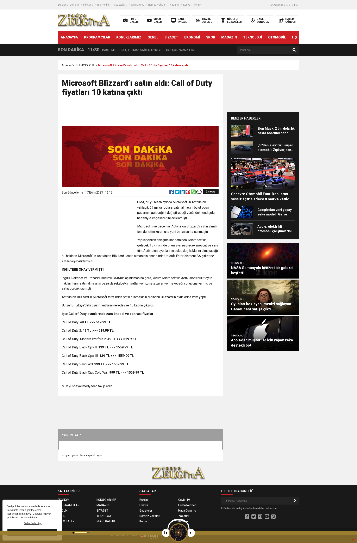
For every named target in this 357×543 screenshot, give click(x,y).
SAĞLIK (62, 510)
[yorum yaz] (199, 193)
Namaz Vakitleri (157, 4)
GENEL (153, 37)
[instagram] (260, 517)
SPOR (210, 37)
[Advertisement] (140, 113)
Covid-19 (75, 4)
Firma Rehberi (102, 4)
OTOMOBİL (277, 37)
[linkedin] (183, 193)
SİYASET (171, 37)
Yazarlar (175, 4)
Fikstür (87, 4)
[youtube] (267, 517)
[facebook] (172, 193)
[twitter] (177, 193)
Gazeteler (119, 4)
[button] (296, 37)
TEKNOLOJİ (252, 37)
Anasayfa (68, 65)
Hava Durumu (136, 4)
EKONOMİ (192, 37)
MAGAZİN (229, 37)
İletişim (198, 4)
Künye (186, 4)
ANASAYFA (69, 37)
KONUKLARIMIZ (128, 37)
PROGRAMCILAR (97, 37)
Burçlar (62, 4)
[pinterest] (188, 193)
